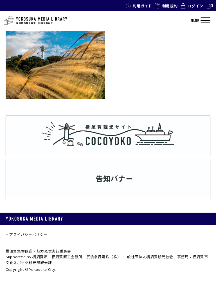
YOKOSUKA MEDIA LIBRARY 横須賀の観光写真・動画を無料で (35, 20)
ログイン (195, 5)
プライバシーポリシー (28, 234)
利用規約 (170, 5)
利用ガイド (142, 5)
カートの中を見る (209, 6)
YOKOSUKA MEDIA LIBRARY (34, 218)
